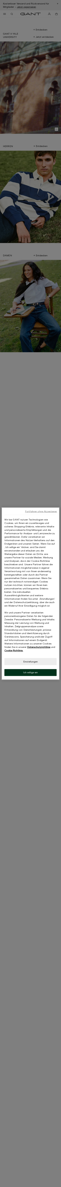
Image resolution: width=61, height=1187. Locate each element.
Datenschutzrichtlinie (38, 647)
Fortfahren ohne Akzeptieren (41, 511)
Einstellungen (30, 661)
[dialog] (30, 593)
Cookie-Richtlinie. (13, 650)
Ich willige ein (30, 672)
